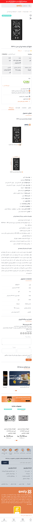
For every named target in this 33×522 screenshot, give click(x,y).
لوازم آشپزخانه (25, 11)
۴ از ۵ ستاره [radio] (23, 333)
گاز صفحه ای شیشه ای (11, 11)
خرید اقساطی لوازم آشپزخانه (8, 471)
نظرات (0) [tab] (18, 108)
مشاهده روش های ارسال (23, 101)
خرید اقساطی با (11, 54)
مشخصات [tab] (24, 108)
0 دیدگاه (20, 50)
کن (18, 291)
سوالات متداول (26, 478)
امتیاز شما (29, 331)
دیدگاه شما (28, 337)
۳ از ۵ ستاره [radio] (26, 333)
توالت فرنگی (13, 484)
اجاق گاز (19, 11)
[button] (16, 390)
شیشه (17, 304)
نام (30, 347)
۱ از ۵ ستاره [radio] (31, 333)
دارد (18, 299)
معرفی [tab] (29, 108)
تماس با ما (27, 471)
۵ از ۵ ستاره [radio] (21, 333)
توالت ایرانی (21, 484)
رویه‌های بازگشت (11, 476)
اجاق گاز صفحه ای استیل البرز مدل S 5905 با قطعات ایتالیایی (22, 431)
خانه (31, 11)
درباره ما (28, 473)
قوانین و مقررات (26, 476)
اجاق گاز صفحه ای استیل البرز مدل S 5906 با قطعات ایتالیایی (9, 431)
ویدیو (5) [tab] (11, 108)
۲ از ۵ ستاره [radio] (28, 333)
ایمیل (14, 347)
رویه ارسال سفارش (10, 473)
